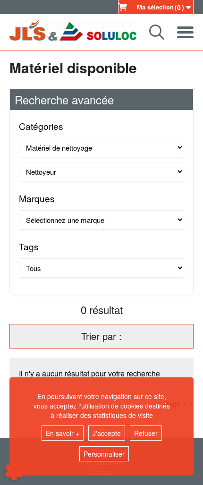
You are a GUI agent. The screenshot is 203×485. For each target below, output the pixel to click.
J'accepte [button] (107, 433)
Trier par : (101, 336)
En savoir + (62, 433)
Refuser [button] (146, 433)
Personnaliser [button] (104, 454)
